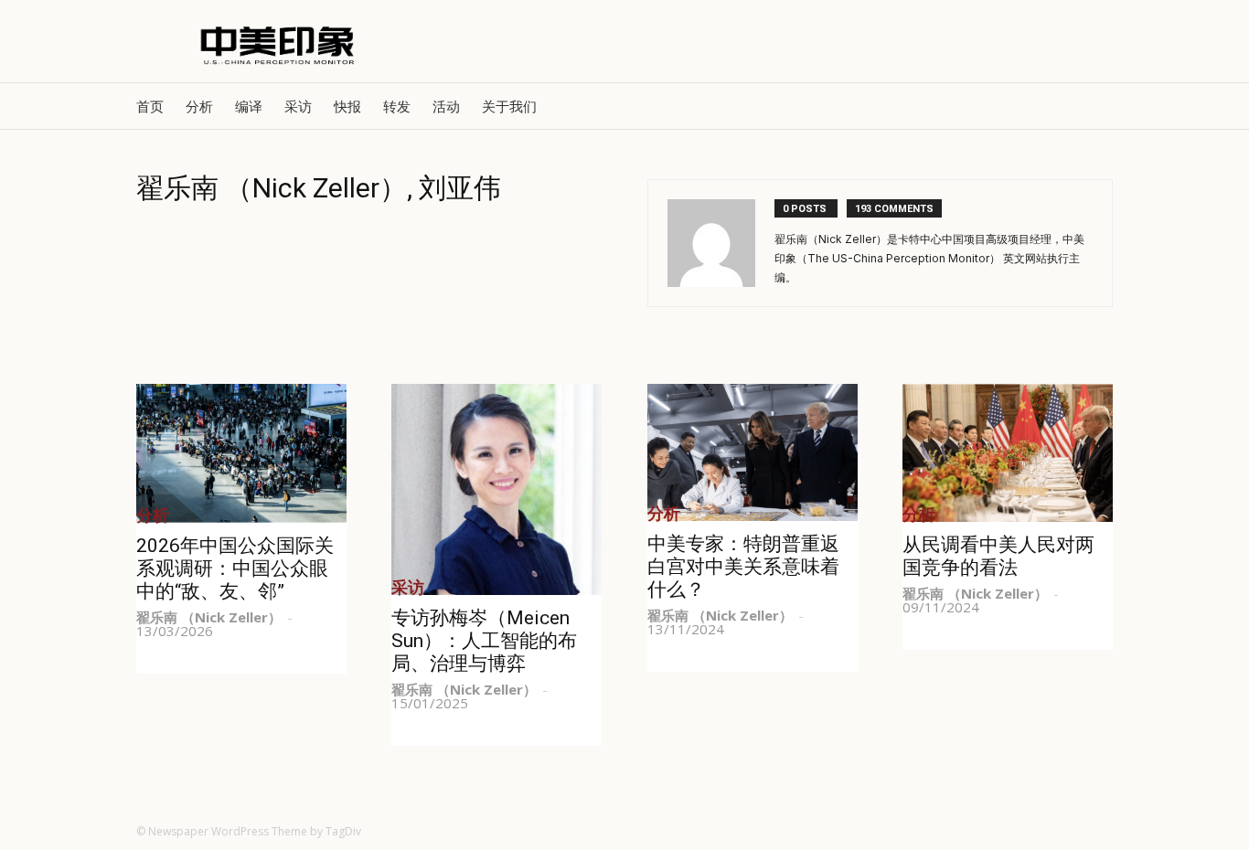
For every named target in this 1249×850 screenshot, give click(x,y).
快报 (347, 106)
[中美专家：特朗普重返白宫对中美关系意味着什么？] (753, 452)
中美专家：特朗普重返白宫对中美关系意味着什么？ (743, 566)
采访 (298, 106)
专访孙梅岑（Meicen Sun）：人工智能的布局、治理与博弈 (484, 641)
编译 (248, 106)
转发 (397, 106)
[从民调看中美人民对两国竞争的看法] (1008, 453)
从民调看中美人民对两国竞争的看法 (998, 556)
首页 (150, 106)
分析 (199, 106)
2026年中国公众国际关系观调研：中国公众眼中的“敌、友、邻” (235, 568)
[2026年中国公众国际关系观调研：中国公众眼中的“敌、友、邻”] (241, 453)
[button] (1091, 106)
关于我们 (509, 106)
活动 (446, 106)
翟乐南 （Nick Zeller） (209, 617)
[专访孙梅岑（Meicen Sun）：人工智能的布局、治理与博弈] (497, 489)
